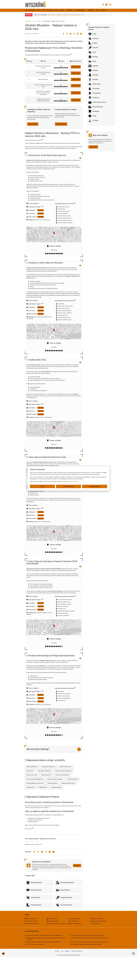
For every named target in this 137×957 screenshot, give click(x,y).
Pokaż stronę (40, 213)
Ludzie (98, 10)
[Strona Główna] (26, 10)
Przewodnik (91, 10)
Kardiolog (95, 70)
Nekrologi (70, 10)
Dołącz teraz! (93, 147)
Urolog (94, 34)
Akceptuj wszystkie (95, 486)
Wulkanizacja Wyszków (33, 923)
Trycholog (95, 120)
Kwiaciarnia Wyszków (97, 918)
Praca (56, 10)
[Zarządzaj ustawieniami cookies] (3, 953)
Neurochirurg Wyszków (67, 882)
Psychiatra (95, 38)
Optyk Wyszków (35, 897)
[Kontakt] (106, 4)
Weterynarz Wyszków (32, 921)
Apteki (94, 116)
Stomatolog (95, 111)
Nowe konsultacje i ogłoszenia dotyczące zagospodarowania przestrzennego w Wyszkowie (46, 938)
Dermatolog (95, 88)
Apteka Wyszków (53, 918)
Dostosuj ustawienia (68, 486)
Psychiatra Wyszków (66, 905)
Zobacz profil (40, 210)
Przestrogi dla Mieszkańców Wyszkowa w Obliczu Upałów (86, 944)
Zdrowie (39, 21)
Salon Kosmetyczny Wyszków (99, 921)
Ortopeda (95, 47)
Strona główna (28, 21)
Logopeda (95, 66)
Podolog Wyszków (36, 905)
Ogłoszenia (50, 10)
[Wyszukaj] (110, 4)
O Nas (62, 951)
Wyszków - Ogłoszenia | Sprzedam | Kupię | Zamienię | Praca (67, 14)
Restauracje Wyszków (75, 923)
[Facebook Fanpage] (102, 4)
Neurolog (95, 56)
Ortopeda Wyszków (66, 897)
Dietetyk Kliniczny (97, 106)
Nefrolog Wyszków (36, 890)
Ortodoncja (95, 97)
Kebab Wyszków (96, 923)
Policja (39, 10)
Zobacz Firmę (75, 66)
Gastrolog (95, 79)
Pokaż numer (40, 216)
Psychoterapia (96, 93)
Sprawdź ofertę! (33, 124)
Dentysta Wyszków (32, 918)
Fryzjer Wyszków (74, 921)
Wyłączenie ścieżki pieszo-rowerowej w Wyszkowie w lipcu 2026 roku (89, 937)
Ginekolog (95, 75)
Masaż (94, 61)
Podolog (94, 43)
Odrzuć (42, 486)
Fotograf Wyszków (53, 921)
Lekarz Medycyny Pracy (99, 102)
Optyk (94, 52)
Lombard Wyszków (75, 918)
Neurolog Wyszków (36, 882)
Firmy (43, 10)
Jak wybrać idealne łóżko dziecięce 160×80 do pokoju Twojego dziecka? (45, 935)
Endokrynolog (96, 84)
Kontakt (57, 951)
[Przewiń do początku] (133, 953)
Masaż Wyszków (65, 890)
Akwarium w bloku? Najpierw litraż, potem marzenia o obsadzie (88, 935)
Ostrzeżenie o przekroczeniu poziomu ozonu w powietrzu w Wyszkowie (90, 942)
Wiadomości (31, 10)
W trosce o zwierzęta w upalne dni (35, 944)
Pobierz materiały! (61, 124)
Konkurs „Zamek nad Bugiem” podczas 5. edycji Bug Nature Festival (43, 942)
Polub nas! (77, 865)
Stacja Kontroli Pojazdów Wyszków (57, 923)
